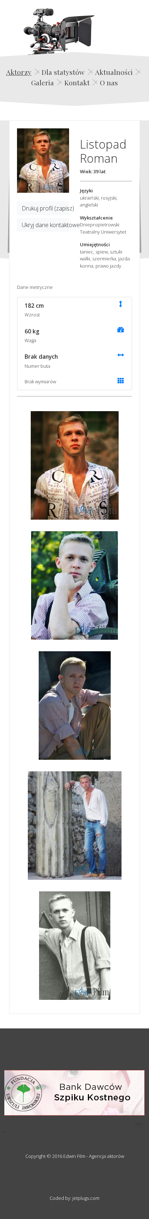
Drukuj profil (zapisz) (45, 208)
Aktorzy (18, 72)
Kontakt (77, 82)
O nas (109, 82)
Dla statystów (63, 72)
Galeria (42, 82)
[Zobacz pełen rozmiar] (43, 160)
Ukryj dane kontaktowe (45, 225)
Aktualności (114, 72)
